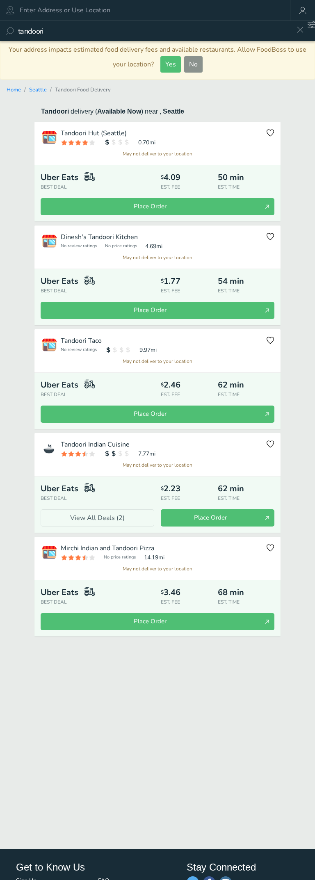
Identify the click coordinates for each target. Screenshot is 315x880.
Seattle (38, 89)
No (193, 64)
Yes (170, 64)
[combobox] (154, 31)
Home (14, 89)
